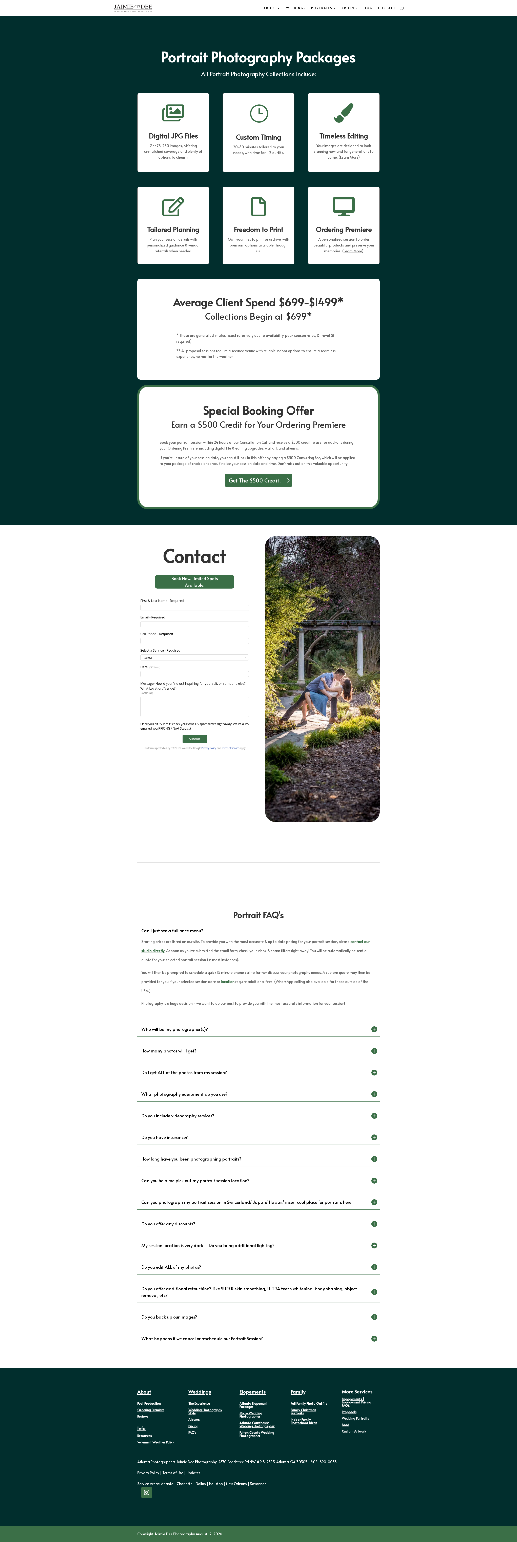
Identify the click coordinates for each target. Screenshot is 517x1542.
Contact (387, 8)
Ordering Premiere (150, 1409)
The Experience (199, 1403)
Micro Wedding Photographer (251, 1414)
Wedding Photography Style (205, 1411)
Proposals (349, 1411)
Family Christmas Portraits (303, 1411)
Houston (216, 1483)
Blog (368, 8)
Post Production (149, 1403)
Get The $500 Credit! (255, 480)
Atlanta (167, 1483)
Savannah (258, 1483)
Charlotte (184, 1483)
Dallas (201, 1483)
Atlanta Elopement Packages (254, 1405)
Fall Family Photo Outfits (309, 1403)
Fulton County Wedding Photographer (257, 1434)
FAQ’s (192, 1432)
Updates (193, 1472)
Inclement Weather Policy (155, 1442)
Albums (194, 1419)
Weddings (296, 8)
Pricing (349, 8)
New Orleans (236, 1483)
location (227, 981)
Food (345, 1424)
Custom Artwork (354, 1431)
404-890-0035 (324, 1461)
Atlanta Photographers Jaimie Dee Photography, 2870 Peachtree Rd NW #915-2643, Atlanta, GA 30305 (223, 1461)
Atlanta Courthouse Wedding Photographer (257, 1424)
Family (298, 1391)
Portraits (321, 8)
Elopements (253, 1391)
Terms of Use (172, 1472)
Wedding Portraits (355, 1418)
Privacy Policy (148, 1472)
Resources (144, 1435)
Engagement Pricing (356, 1402)
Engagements (352, 1399)
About (270, 8)
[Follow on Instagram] (146, 1492)
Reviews (142, 1416)
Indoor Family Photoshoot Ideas (304, 1421)
